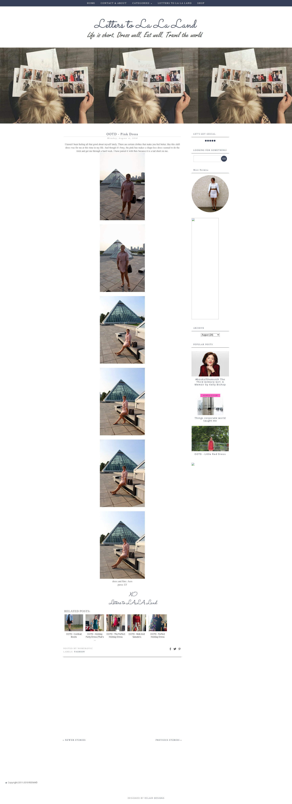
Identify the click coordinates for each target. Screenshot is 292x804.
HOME (91, 3)
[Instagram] (210, 141)
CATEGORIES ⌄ (142, 3)
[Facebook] (206, 141)
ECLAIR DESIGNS (154, 798)
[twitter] (208, 141)
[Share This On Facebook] (170, 650)
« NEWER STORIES (74, 740)
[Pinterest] (212, 141)
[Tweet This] (175, 650)
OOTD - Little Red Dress (210, 454)
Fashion (79, 651)
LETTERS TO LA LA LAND (175, 3)
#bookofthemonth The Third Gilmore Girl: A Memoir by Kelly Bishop (210, 382)
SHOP (200, 3)
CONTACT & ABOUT (114, 3)
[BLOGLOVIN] (214, 141)
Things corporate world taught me (210, 419)
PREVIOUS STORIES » (169, 740)
